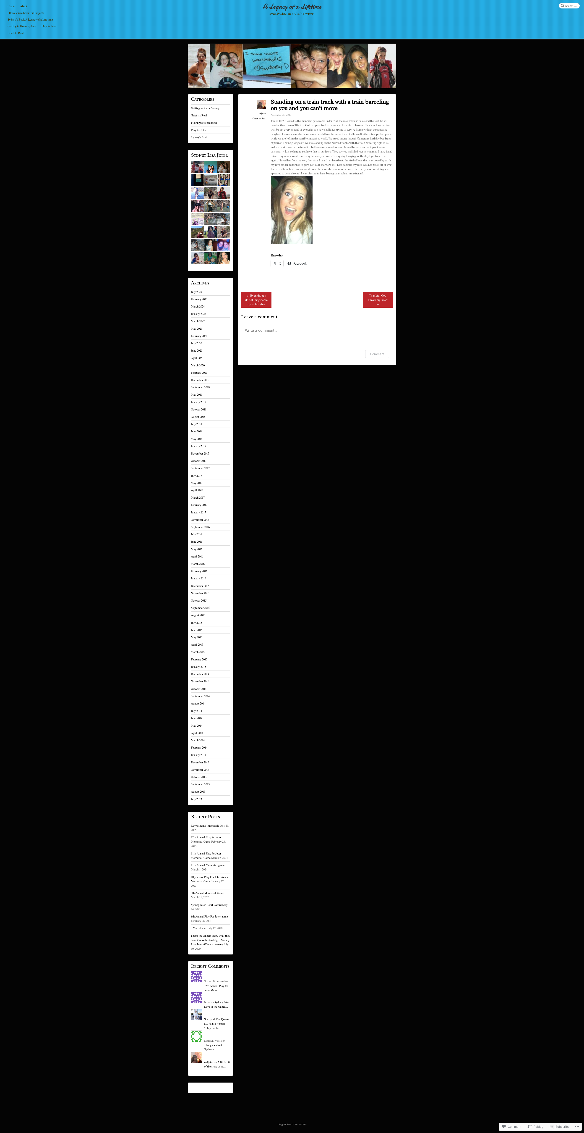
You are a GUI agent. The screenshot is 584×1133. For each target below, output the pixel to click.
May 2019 (196, 394)
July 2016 (196, 534)
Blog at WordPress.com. (292, 1124)
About (23, 6)
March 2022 (198, 321)
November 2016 (200, 520)
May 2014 (196, 725)
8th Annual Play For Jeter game (209, 916)
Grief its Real (16, 33)
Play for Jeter (49, 26)
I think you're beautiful (204, 123)
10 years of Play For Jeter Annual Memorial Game (210, 879)
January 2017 (198, 512)
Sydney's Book (199, 137)
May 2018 (196, 439)
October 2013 (198, 777)
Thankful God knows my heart (378, 299)
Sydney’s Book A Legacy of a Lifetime (30, 19)
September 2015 (200, 608)
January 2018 (198, 446)
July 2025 (196, 292)
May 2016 (196, 549)
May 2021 (196, 328)
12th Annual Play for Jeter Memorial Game (206, 839)
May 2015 (196, 637)
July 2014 (196, 711)
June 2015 (196, 630)
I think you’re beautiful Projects (26, 13)
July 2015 (196, 622)
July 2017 (196, 475)
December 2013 (200, 762)
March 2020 (198, 365)
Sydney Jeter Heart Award (206, 905)
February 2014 (199, 747)
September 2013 (200, 784)
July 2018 (196, 424)
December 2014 (200, 674)
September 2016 (200, 527)
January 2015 (198, 667)
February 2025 (199, 299)
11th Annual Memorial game (208, 865)
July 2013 (196, 799)
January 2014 (198, 755)
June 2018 (196, 431)
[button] (197, 167)
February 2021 (199, 336)
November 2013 (200, 770)
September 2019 (200, 387)
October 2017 (198, 461)
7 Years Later (199, 928)
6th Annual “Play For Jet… (214, 1026)
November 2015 (200, 593)
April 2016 (197, 556)
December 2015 (200, 586)
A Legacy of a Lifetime (292, 6)
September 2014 (200, 696)
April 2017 (197, 490)
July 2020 (196, 343)
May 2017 (196, 483)
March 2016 (198, 564)
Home (11, 6)
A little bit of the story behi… (217, 1064)
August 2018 (198, 417)
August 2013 (198, 791)
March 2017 (198, 497)
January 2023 (198, 314)
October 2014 (198, 689)
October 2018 (198, 409)
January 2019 (198, 402)
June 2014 (196, 718)
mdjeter (262, 113)
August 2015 (198, 615)
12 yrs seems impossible (205, 825)
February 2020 (199, 373)
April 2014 (197, 733)
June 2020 (196, 350)
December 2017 (200, 453)
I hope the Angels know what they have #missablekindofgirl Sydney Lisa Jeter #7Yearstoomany (210, 939)
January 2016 (198, 578)
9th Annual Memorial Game (207, 893)
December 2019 (200, 380)
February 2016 (199, 571)
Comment (377, 354)
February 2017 (199, 505)
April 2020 (197, 358)
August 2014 (198, 703)
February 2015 (199, 659)
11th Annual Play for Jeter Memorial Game (206, 855)
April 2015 (197, 644)
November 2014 (200, 681)
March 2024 (198, 306)
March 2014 (198, 740)
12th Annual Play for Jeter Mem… (216, 988)
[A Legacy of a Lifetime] (292, 66)
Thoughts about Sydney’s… (213, 1047)
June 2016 (196, 541)
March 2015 (198, 652)
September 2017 (200, 468)
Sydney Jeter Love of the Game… (216, 1004)
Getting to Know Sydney (22, 26)
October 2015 (198, 600)
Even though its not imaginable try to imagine (256, 299)
